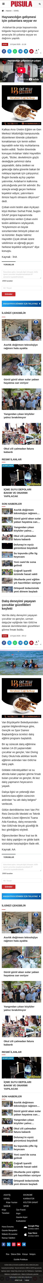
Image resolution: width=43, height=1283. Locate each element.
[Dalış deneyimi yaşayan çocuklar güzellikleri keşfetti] (21, 662)
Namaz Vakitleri (8, 1238)
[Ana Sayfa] (3, 11)
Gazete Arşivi (21, 1217)
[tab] (9, 264)
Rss (7, 1254)
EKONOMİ (27, 1195)
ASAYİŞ (7, 1195)
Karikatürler (21, 1221)
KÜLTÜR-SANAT (30, 1202)
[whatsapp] (15, 51)
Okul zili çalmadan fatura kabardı (19, 450)
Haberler (9, 11)
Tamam (26, 1280)
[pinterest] (31, 51)
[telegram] (20, 51)
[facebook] (4, 51)
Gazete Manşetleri (9, 1230)
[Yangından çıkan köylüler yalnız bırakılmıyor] (21, 399)
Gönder (8, 294)
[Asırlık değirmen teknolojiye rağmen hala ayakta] (21, 330)
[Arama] (40, 3)
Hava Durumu (8, 1227)
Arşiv (18, 1213)
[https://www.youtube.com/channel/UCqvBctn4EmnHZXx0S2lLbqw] (19, 1244)
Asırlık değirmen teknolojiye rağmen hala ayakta (21, 346)
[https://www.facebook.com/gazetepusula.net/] (3, 1244)
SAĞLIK (7, 1206)
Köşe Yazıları (11, 1202)
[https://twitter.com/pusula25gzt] (8, 1244)
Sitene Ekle (16, 1254)
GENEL (16, 11)
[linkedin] (26, 51)
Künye (25, 1254)
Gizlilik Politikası (21, 1259)
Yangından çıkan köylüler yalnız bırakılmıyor (19, 416)
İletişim (32, 1254)
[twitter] (9, 51)
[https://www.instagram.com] (14, 1244)
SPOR (26, 1206)
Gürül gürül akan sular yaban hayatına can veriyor (21, 381)
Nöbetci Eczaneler (9, 1234)
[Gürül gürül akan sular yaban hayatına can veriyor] (21, 364)
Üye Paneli (21, 1210)
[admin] (24, 1244)
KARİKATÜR (28, 1199)
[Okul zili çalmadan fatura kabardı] (21, 434)
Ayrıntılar (18, 1280)
